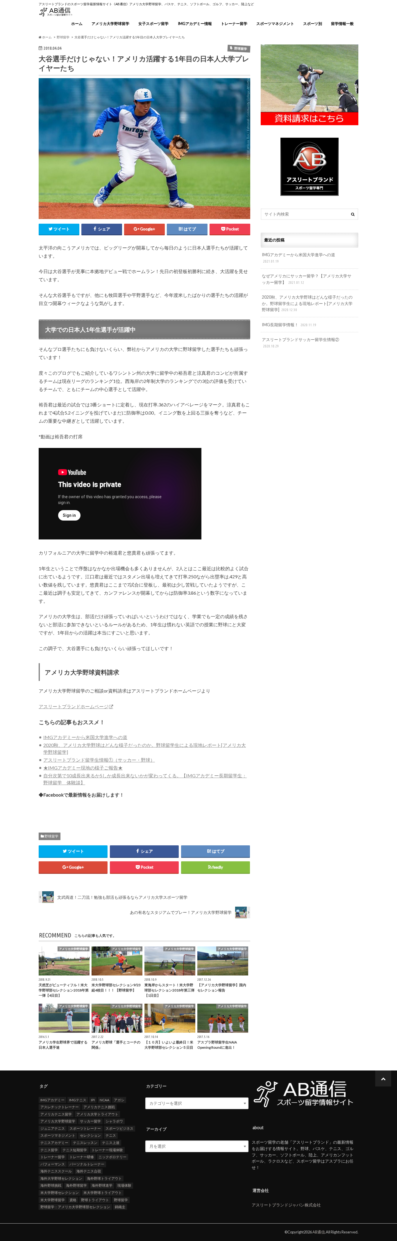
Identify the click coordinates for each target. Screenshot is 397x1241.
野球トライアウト (95, 1200)
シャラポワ (114, 1121)
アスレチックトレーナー (59, 1107)
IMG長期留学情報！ (289, 324)
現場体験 (124, 1185)
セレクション (90, 1135)
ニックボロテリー (112, 1157)
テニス (110, 1135)
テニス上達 (110, 1142)
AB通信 (318, 1232)
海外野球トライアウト (104, 1178)
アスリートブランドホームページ (73, 706)
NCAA (104, 1100)
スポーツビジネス (119, 1128)
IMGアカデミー (52, 1100)
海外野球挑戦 (50, 1185)
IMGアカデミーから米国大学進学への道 (85, 737)
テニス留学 (49, 1150)
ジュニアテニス (52, 1128)
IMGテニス (77, 1100)
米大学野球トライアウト (102, 1192)
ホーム (77, 23)
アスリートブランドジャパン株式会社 (286, 1204)
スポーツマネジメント (275, 23)
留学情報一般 (342, 23)
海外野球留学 (76, 1185)
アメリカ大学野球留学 (110, 23)
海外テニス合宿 (88, 1171)
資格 (72, 1200)
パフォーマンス (52, 1164)
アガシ (119, 1100)
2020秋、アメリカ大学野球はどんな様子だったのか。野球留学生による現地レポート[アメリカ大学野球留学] (307, 303)
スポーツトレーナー (85, 1128)
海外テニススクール (56, 1171)
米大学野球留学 (52, 1200)
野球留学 (51, 836)
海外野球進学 (102, 1185)
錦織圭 (120, 1207)
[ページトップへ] (383, 1078)
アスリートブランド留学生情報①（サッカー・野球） (99, 760)
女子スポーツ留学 (153, 23)
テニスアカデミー (54, 1142)
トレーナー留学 (234, 23)
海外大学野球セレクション (61, 1178)
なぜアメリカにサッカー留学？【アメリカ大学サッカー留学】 (306, 279)
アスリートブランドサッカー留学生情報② (300, 342)
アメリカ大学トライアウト (97, 1114)
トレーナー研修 (81, 1157)
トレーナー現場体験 (107, 1150)
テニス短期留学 (74, 1150)
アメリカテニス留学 (56, 1114)
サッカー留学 (90, 1121)
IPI (93, 1100)
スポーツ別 (312, 23)
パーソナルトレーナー (86, 1164)
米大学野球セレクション (59, 1192)
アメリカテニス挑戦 (99, 1107)
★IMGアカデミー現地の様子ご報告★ (83, 767)
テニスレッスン (85, 1142)
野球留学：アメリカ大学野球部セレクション (75, 1207)
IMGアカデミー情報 (195, 23)
